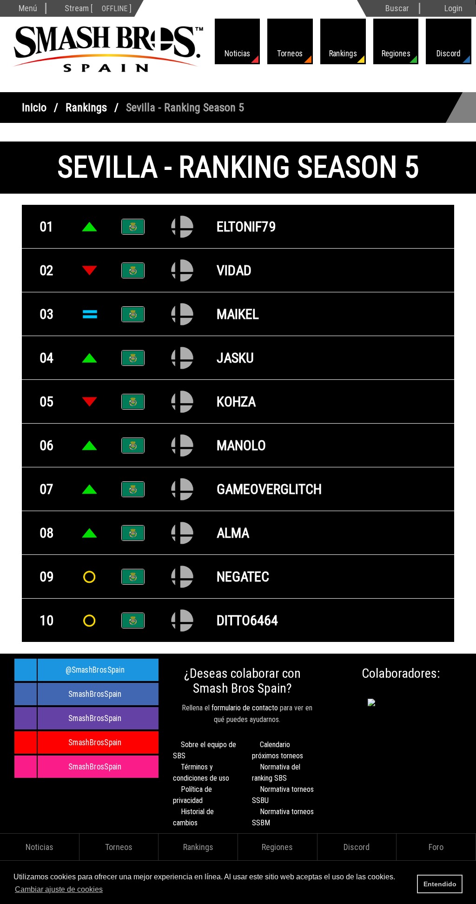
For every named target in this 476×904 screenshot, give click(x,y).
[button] (107, 890)
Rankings (86, 107)
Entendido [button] (439, 884)
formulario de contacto (245, 707)
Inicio (34, 107)
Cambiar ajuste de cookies (59, 889)
